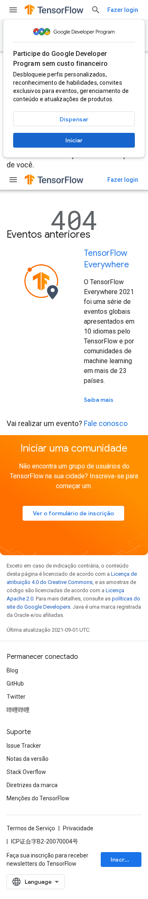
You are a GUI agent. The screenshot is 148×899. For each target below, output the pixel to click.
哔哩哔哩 (18, 710)
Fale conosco (105, 423)
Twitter (16, 696)
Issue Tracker (24, 745)
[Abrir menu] (13, 10)
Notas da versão (28, 758)
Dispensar (74, 119)
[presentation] (74, 234)
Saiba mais (98, 399)
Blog (12, 670)
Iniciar (74, 140)
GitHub (15, 683)
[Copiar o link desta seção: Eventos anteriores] (101, 235)
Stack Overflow (26, 772)
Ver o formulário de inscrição (73, 513)
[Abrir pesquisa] (96, 10)
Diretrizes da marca (32, 785)
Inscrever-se (126, 859)
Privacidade (78, 828)
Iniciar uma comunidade (74, 448)
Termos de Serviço (31, 828)
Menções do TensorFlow (38, 798)
